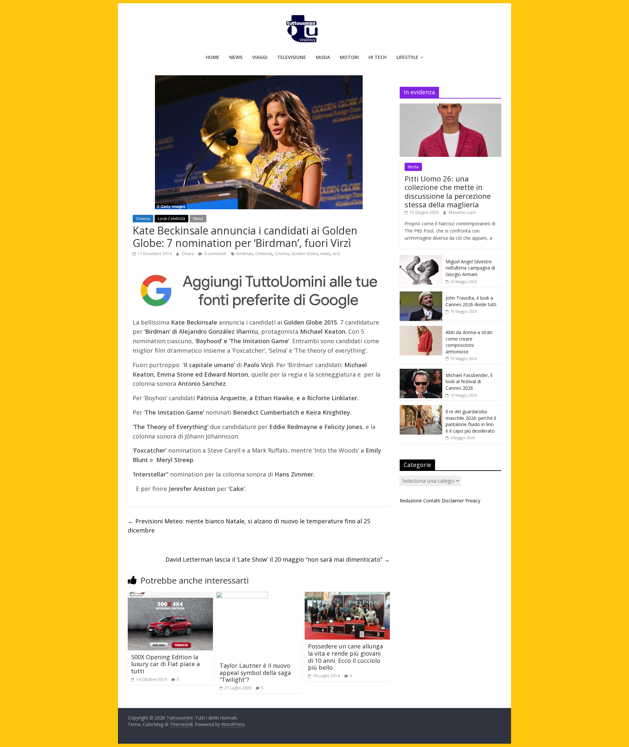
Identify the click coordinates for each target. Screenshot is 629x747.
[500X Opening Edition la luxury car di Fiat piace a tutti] (170, 595)
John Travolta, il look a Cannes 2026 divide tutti (471, 301)
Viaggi (259, 57)
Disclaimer (453, 500)
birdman (245, 253)
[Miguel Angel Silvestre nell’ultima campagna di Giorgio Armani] (421, 258)
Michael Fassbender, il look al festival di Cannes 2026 (469, 381)
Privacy (472, 500)
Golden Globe (305, 253)
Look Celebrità (171, 218)
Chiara (188, 253)
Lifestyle (407, 57)
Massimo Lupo (462, 212)
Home (212, 57)
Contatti (431, 500)
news (325, 253)
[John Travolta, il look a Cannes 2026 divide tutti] (421, 295)
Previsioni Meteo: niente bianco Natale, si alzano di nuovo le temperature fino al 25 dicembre (249, 525)
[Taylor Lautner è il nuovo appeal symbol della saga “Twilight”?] (242, 595)
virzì (336, 253)
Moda (323, 57)
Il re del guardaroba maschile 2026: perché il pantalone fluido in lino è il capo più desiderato (471, 421)
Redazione (411, 500)
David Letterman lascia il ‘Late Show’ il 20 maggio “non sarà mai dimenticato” (277, 559)
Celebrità (263, 253)
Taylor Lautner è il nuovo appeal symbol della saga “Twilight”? (255, 672)
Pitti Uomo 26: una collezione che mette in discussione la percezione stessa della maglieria (448, 191)
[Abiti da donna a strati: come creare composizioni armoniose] (421, 329)
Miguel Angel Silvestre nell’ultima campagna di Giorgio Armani (470, 267)
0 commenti (214, 253)
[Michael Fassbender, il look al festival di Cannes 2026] (421, 372)
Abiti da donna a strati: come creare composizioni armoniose (469, 342)
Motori (349, 57)
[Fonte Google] (259, 291)
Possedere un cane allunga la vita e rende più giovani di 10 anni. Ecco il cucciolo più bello (345, 656)
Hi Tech (378, 57)
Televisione (291, 57)
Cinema (143, 218)
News (235, 57)
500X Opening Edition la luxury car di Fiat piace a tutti (165, 664)
